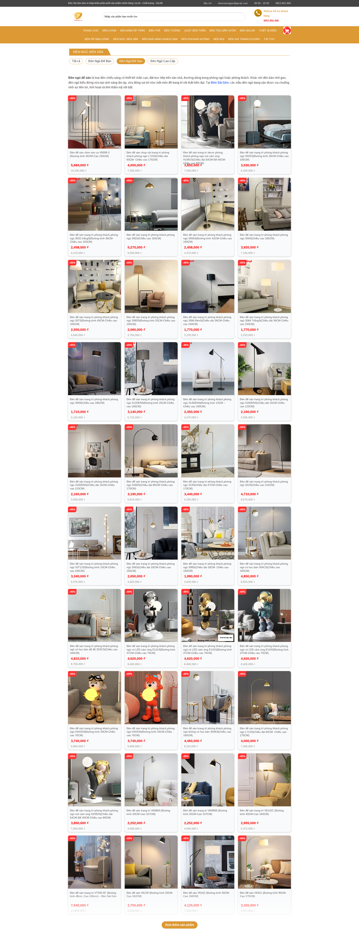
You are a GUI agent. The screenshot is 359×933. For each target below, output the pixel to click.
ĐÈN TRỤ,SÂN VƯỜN (223, 30)
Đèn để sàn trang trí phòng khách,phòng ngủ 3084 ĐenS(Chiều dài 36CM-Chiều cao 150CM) (207, 321)
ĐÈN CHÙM (109, 30)
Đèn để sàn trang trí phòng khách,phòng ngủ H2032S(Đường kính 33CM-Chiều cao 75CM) (94, 732)
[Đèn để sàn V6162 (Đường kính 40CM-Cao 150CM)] (207, 862)
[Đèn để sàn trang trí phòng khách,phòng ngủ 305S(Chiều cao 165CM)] (151, 204)
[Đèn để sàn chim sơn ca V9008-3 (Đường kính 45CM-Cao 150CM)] (94, 122)
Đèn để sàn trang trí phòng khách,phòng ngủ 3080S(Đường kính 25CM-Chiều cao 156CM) (151, 321)
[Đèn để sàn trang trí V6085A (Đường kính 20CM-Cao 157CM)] (151, 780)
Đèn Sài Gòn (220, 82)
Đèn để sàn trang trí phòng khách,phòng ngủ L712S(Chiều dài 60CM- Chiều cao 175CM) (264, 732)
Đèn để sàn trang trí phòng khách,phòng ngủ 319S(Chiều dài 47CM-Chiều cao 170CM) (207, 485)
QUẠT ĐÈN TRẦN (195, 30)
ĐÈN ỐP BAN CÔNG (97, 39)
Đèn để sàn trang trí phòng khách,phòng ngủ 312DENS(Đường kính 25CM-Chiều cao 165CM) (151, 403)
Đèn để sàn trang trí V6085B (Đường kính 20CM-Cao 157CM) (205, 812)
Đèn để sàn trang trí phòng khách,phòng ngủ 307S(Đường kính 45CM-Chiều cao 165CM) (94, 321)
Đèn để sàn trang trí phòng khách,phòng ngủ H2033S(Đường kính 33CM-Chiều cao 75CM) (151, 732)
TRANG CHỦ (90, 30)
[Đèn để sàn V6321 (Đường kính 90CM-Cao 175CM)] (264, 862)
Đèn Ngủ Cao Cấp (163, 61)
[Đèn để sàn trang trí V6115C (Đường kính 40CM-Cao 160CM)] (264, 780)
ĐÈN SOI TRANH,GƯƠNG (244, 39)
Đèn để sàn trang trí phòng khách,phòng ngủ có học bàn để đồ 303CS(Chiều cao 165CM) (94, 649)
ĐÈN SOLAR (247, 30)
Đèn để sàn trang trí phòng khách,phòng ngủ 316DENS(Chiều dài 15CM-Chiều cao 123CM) (264, 403)
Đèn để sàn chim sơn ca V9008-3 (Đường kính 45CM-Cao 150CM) (90, 154)
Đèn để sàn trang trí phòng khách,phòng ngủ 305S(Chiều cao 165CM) (151, 236)
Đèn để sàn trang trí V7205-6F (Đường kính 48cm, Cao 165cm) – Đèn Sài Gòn (93, 894)
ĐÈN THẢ (154, 30)
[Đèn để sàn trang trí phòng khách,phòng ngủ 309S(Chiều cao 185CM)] (94, 368)
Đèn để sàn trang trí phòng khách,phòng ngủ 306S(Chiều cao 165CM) (264, 236)
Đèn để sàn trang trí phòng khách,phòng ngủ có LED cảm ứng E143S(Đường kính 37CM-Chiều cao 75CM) (264, 649)
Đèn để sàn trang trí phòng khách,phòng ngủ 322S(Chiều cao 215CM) (264, 483)
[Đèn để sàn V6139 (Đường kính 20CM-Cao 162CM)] (151, 862)
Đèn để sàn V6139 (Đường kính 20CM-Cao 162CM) (150, 894)
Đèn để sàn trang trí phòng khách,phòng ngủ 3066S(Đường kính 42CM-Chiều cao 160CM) (207, 238)
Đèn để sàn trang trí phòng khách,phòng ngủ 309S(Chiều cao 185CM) (94, 401)
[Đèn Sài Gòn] (78, 16)
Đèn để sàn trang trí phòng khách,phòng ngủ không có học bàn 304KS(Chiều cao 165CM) (207, 732)
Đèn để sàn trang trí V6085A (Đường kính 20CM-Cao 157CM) (148, 812)
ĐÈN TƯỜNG (172, 30)
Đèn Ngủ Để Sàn (130, 61)
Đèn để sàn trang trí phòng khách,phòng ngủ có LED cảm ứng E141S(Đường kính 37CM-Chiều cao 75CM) (151, 649)
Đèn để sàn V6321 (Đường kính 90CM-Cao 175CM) (263, 894)
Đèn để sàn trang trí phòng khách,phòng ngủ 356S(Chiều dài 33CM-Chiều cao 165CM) (151, 567)
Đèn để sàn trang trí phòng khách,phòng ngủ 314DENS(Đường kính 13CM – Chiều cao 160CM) (207, 403)
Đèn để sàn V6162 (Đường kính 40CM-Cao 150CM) (206, 894)
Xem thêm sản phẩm (179, 924)
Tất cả (76, 61)
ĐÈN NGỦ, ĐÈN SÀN (125, 39)
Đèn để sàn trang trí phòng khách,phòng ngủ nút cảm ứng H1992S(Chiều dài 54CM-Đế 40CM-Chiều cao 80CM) (94, 814)
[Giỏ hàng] (287, 30)
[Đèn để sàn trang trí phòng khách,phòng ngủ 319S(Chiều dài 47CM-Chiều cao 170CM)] (207, 450)
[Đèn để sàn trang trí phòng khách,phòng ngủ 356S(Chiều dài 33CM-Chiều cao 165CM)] (151, 533)
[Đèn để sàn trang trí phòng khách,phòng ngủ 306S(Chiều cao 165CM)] (264, 204)
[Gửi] (241, 16)
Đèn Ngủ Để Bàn (99, 61)
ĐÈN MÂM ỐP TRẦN (132, 30)
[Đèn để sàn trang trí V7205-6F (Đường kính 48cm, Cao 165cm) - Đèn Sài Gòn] (94, 862)
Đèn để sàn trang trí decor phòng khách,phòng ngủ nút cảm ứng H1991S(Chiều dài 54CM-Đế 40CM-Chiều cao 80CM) (204, 157)
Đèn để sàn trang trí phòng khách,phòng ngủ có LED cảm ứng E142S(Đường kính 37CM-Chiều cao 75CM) (207, 649)
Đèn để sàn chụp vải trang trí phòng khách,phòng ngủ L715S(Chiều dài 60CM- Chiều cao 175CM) (148, 156)
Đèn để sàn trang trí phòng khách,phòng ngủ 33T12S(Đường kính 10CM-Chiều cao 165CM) (94, 567)
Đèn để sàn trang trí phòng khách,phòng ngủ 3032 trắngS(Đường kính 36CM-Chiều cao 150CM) (94, 238)
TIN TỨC (269, 39)
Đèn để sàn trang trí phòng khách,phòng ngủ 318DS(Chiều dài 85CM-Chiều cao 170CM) (151, 485)
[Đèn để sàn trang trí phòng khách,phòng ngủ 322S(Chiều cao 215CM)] (264, 450)
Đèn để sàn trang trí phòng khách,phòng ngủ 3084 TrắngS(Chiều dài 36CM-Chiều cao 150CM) (264, 321)
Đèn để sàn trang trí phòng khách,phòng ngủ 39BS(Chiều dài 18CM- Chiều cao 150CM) (207, 567)
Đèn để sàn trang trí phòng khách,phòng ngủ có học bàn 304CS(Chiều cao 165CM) (264, 567)
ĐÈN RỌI (219, 39)
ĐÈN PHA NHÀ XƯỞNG (195, 39)
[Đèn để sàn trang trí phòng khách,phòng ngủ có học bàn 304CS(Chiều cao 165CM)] (264, 533)
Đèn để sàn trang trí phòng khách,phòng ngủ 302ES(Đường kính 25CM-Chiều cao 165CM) (264, 156)
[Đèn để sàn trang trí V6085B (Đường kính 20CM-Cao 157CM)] (207, 780)
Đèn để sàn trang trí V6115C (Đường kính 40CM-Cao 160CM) (262, 812)
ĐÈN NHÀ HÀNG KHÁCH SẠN (159, 39)
